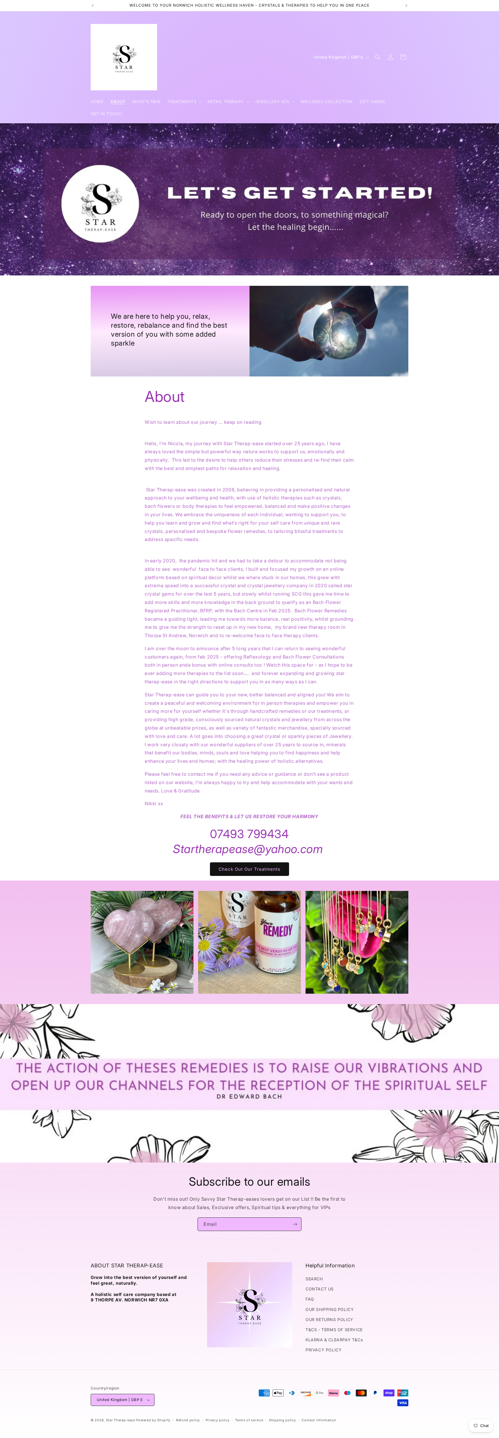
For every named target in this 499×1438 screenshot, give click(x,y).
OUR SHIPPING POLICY (330, 1309)
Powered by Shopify (153, 1420)
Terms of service (249, 1420)
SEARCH (314, 1278)
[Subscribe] (294, 1224)
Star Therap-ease (120, 1420)
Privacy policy (218, 1420)
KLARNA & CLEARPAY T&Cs (334, 1339)
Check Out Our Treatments (249, 869)
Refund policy (188, 1420)
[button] (184, 102)
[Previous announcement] (92, 5)
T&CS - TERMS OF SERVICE (334, 1329)
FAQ (310, 1299)
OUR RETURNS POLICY (329, 1319)
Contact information (318, 1420)
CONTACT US (320, 1288)
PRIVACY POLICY (324, 1349)
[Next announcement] (406, 5)
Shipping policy (282, 1420)
